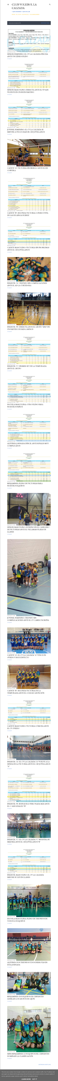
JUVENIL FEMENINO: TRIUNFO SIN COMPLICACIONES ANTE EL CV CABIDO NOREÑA (28, 619)
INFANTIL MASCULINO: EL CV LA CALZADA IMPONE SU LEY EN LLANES (25, 876)
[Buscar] (50, 4)
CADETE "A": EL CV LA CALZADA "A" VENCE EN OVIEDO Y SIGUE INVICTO (26, 656)
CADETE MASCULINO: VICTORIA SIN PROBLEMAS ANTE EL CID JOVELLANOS (28, 248)
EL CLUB (18, 14)
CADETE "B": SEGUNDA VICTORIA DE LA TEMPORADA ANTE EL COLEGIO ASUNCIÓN (25, 691)
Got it (34, 1079)
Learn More (26, 1079)
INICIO (13, 14)
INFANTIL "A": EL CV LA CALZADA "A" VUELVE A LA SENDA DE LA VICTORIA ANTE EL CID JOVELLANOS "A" (28, 763)
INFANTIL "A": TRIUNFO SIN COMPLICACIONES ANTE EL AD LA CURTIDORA (27, 284)
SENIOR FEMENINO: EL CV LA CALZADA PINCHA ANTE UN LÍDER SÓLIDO (27, 55)
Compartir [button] (9, 58)
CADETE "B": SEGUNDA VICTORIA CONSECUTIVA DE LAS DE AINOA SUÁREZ (27, 214)
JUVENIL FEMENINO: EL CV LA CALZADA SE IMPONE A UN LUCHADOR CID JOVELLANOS (26, 130)
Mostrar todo (45, 23)
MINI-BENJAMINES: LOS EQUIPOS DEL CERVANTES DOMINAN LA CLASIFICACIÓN (28, 1055)
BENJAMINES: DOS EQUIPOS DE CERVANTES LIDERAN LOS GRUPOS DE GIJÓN (25, 997)
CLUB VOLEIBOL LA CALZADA (24, 6)
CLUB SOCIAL (25, 14)
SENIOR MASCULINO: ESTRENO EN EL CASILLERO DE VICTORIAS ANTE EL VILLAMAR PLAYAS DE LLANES (28, 529)
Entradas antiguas (45, 1064)
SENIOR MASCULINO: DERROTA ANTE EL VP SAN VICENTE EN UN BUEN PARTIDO (27, 91)
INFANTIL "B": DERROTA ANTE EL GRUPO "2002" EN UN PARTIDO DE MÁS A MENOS (28, 328)
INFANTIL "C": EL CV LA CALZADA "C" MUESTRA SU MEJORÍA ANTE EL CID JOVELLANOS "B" (28, 840)
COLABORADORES (34, 14)
